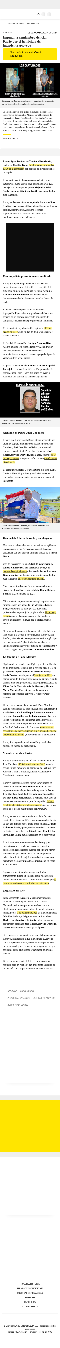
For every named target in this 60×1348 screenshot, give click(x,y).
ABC (8, 13)
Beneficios (30, 1302)
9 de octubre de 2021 (27, 912)
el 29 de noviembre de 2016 (31, 764)
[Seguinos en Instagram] (35, 1335)
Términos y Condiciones (30, 1288)
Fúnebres (30, 1298)
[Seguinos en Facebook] (25, 1335)
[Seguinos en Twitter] (29, 1335)
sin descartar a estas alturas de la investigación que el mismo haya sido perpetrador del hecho (29, 731)
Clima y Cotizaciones (33, 14)
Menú (56, 14)
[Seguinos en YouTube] (32, 1335)
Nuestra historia (30, 1284)
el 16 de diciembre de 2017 (31, 578)
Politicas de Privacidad (30, 1293)
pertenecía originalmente (15, 571)
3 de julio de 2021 (43, 675)
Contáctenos (30, 1306)
